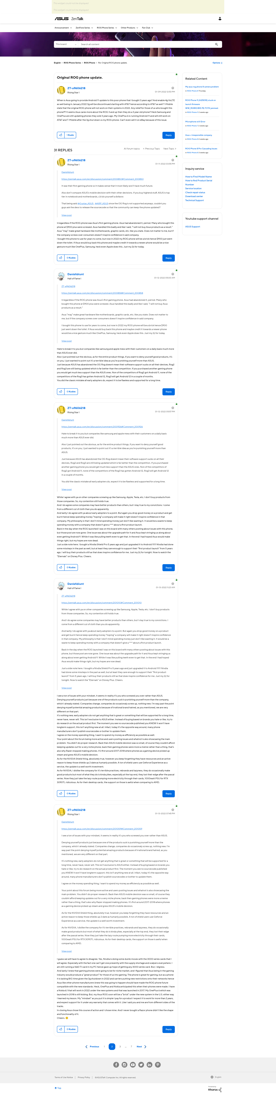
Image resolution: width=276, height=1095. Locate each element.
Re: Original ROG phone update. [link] (112, 63)
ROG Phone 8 (192, 91)
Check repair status (195, 192)
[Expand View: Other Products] (137, 28)
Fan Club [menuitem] (146, 28)
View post (67, 215)
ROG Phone (89, 63)
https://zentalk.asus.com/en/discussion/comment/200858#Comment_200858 (102, 293)
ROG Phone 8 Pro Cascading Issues (201, 148)
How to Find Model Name (198, 176)
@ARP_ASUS (101, 203)
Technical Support (194, 200)
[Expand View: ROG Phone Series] (116, 28)
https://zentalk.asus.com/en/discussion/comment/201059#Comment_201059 (102, 828)
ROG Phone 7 (192, 126)
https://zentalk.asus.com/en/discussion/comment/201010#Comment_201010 (102, 602)
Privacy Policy (84, 1077)
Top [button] (59, 1088)
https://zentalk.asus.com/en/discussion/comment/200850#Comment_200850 (103, 179)
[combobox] (150, 44)
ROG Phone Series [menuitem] (105, 28)
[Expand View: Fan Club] (152, 28)
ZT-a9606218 (68, 286)
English (57, 63)
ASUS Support (192, 226)
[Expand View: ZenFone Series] (92, 28)
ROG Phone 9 (192, 112)
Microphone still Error (195, 121)
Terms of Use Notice (64, 1077)
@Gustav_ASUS (85, 203)
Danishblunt (68, 172)
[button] (61, 135)
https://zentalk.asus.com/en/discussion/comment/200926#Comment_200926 (102, 426)
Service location (193, 188)
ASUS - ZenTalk (69, 19)
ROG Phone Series (72, 63)
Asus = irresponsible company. (198, 135)
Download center (194, 196)
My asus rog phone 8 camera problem (202, 87)
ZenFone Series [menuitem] (83, 28)
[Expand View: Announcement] (71, 28)
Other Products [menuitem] (128, 28)
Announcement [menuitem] (62, 28)
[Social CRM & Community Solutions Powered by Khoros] (214, 1089)
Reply (169, 135)
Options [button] (216, 63)
